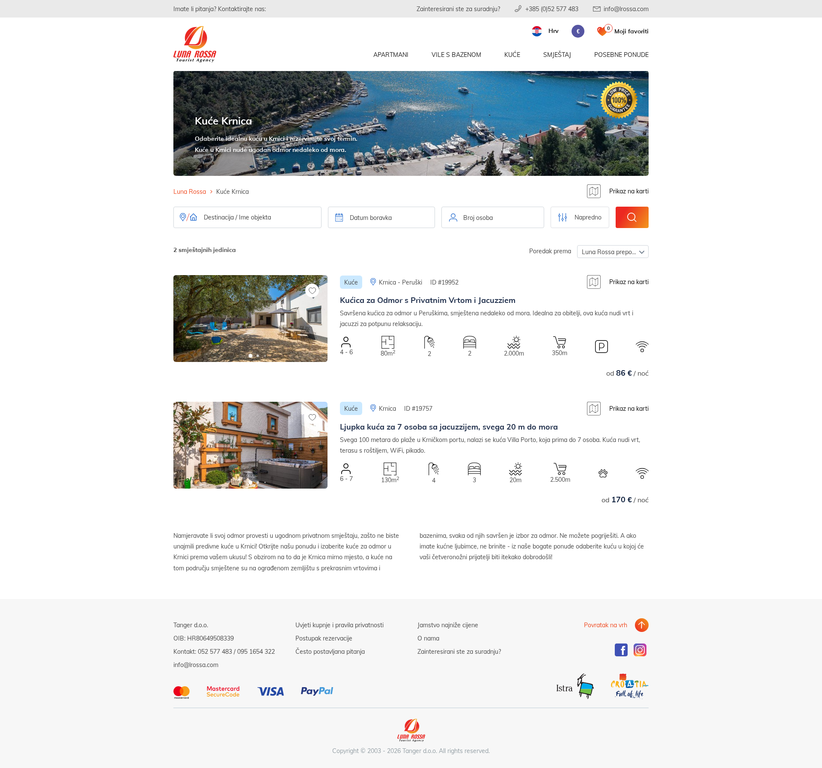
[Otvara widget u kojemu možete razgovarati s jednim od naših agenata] (786, 753)
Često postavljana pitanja (330, 651)
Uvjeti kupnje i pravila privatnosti (339, 625)
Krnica (387, 408)
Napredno (588, 217)
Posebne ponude (621, 54)
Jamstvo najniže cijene (447, 625)
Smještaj (557, 54)
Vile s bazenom (456, 54)
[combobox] (492, 217)
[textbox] (493, 217)
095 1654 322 (256, 651)
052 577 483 (215, 651)
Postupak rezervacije (323, 638)
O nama (428, 638)
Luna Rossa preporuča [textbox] (613, 252)
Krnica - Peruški (400, 282)
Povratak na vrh (605, 625)
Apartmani (390, 54)
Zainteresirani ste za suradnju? (458, 9)
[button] (251, 356)
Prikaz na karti (629, 191)
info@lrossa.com (626, 9)
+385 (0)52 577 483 (551, 9)
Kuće (512, 54)
